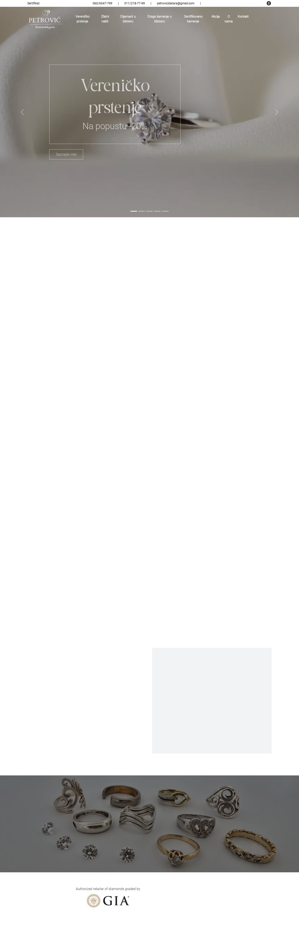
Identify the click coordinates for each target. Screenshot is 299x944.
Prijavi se (244, 906)
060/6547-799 (102, 3)
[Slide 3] (149, 211)
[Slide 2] (141, 211)
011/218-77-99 (134, 3)
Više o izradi (211, 735)
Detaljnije (75, 330)
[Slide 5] (165, 211)
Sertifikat (33, 3)
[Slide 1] (133, 211)
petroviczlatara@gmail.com (175, 3)
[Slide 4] (157, 211)
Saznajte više (66, 154)
